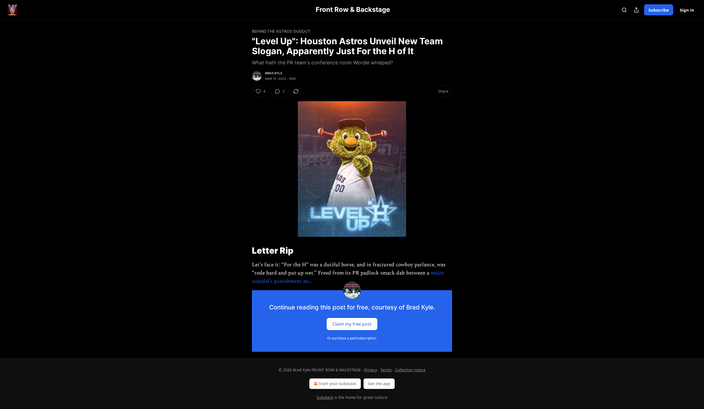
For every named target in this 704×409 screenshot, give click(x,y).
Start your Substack (337, 383)
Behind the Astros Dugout (281, 31)
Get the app (379, 383)
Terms (386, 369)
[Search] (624, 9)
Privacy (370, 369)
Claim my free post (352, 324)
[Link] (244, 250)
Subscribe (658, 10)
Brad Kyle (273, 73)
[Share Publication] (636, 9)
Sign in (687, 10)
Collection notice (410, 369)
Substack (325, 397)
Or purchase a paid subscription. (352, 338)
